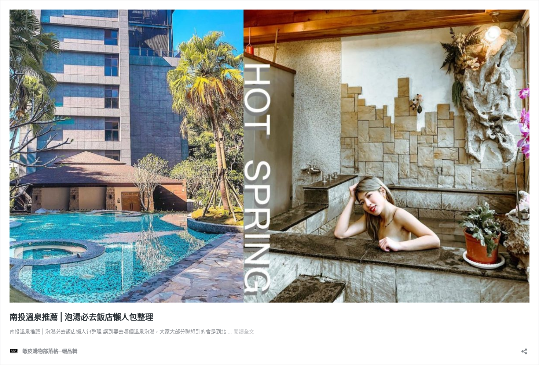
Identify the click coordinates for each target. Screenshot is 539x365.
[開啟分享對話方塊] (524, 349)
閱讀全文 (244, 331)
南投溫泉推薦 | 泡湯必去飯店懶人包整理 (81, 317)
